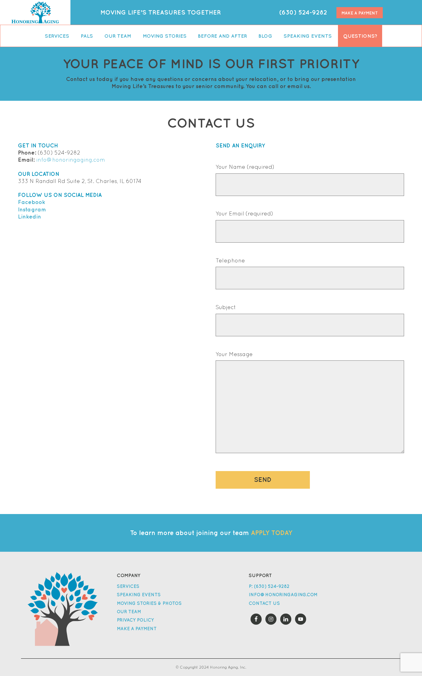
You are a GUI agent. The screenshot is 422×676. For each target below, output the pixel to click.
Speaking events (308, 36)
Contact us (264, 603)
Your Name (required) (245, 167)
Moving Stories (165, 36)
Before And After (222, 36)
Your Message (234, 354)
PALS (87, 36)
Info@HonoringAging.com (283, 594)
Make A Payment (359, 13)
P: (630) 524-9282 (269, 586)
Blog (265, 36)
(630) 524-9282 (303, 12)
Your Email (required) (244, 213)
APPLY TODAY (271, 533)
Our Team (117, 36)
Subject (226, 307)
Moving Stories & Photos (149, 603)
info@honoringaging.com (70, 159)
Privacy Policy (135, 620)
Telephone (230, 260)
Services (57, 36)
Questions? (360, 36)
